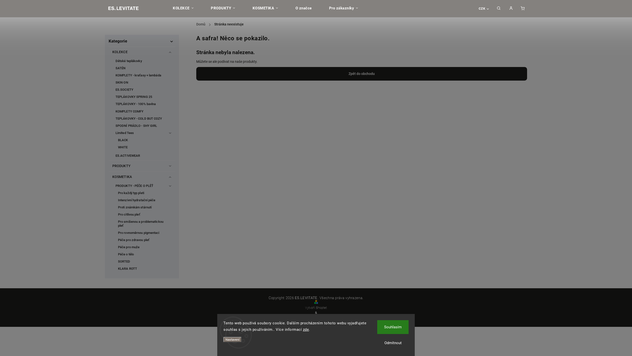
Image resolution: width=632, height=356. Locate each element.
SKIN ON (122, 82)
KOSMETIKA (122, 177)
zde (306, 329)
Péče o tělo (126, 254)
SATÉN (121, 68)
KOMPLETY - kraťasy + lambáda (138, 75)
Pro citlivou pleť (129, 214)
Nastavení (232, 339)
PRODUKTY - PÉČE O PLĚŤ (134, 186)
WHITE (123, 147)
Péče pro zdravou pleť (133, 240)
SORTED (124, 261)
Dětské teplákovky (129, 61)
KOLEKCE (120, 52)
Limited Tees (125, 133)
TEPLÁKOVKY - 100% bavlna (136, 104)
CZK (482, 8)
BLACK (123, 140)
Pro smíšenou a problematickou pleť (140, 223)
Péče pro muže (128, 247)
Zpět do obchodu (362, 74)
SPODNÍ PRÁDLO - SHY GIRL (136, 126)
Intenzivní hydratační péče (137, 200)
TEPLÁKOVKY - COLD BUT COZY (139, 118)
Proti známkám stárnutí (135, 207)
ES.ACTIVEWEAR (128, 155)
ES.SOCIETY (124, 89)
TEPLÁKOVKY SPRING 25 (134, 97)
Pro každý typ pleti (131, 193)
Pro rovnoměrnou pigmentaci (138, 233)
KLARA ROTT (127, 268)
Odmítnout (393, 343)
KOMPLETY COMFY (129, 111)
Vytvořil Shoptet (316, 308)
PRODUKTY (121, 166)
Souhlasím (393, 327)
